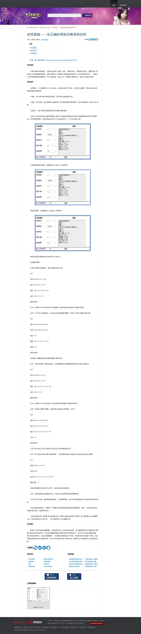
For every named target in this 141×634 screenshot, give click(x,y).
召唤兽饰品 (31, 566)
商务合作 (95, 620)
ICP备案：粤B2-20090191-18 (37, 630)
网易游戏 (89, 620)
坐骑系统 (31, 561)
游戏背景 (46, 564)
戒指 (29, 564)
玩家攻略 (42, 27)
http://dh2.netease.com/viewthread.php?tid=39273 (61, 60)
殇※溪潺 (38, 60)
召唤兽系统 (47, 561)
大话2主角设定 (48, 566)
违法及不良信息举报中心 (21, 630)
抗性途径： (34, 50)
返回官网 (123, 5)
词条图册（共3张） (38, 607)
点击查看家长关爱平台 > (97, 623)
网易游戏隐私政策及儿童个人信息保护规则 (72, 620)
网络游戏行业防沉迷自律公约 (75, 623)
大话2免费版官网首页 (34, 15)
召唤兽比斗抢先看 (74, 566)
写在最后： (34, 53)
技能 (42, 39)
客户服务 (56, 620)
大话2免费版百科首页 (32, 27)
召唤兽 (49, 27)
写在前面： (34, 47)
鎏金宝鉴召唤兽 (48, 559)
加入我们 (102, 620)
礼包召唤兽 (31, 559)
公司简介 (50, 620)
